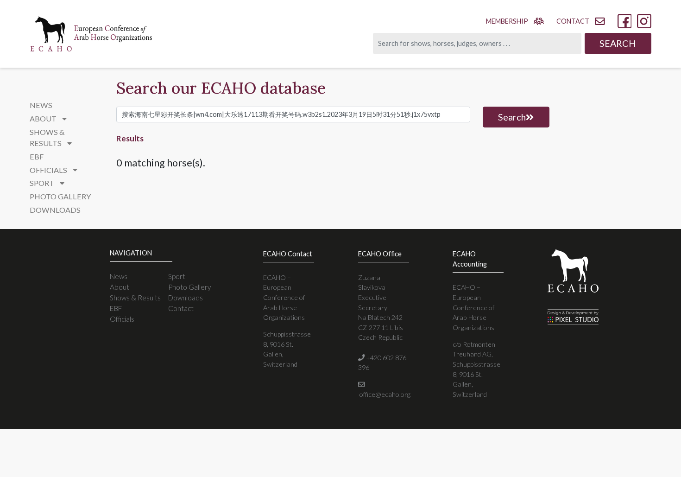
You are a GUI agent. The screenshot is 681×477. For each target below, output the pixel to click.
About (119, 287)
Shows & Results (135, 297)
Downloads (55, 209)
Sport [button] (43, 182)
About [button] (44, 118)
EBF (37, 156)
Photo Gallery (60, 196)
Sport (176, 276)
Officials (122, 319)
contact (572, 21)
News (41, 105)
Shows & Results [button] (47, 137)
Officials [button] (49, 169)
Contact (181, 308)
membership (507, 21)
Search (617, 43)
